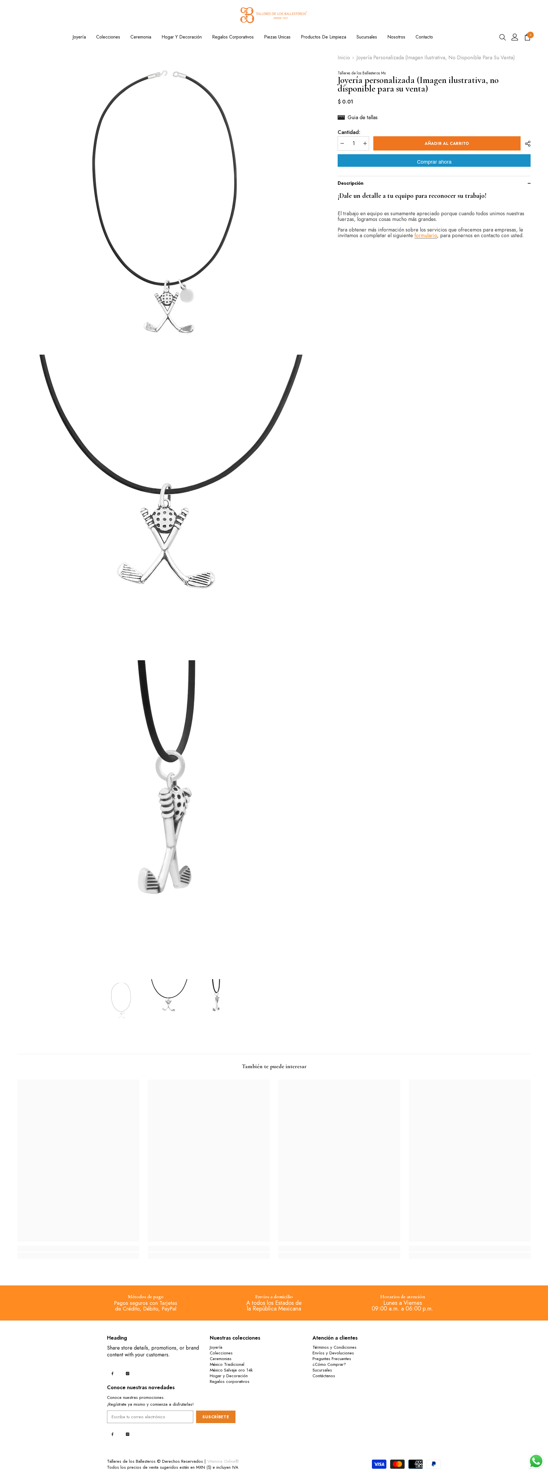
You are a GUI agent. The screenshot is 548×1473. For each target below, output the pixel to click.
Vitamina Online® (223, 1461)
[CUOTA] (526, 144)
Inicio (344, 57)
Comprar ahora (434, 162)
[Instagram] (127, 1373)
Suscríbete (215, 1417)
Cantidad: (349, 132)
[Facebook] (112, 1373)
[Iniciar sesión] (514, 37)
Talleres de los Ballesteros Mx (362, 73)
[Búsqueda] (502, 37)
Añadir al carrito (447, 143)
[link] (78, 1248)
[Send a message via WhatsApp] (536, 1461)
